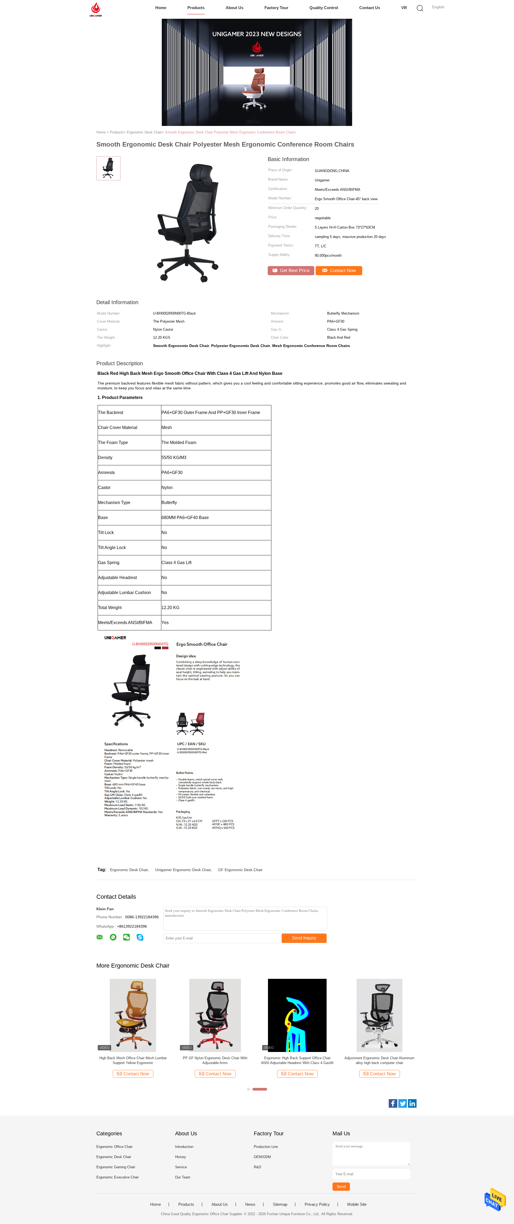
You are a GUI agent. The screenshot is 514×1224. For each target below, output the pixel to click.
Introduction (184, 1147)
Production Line (266, 1147)
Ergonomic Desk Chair (129, 870)
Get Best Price (294, 270)
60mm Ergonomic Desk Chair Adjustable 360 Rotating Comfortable (215, 1060)
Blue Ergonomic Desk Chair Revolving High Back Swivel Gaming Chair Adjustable (379, 1060)
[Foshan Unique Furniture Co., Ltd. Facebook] (393, 1103)
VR (404, 7)
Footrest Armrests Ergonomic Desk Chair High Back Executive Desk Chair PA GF (297, 1060)
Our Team (182, 1177)
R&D (257, 1167)
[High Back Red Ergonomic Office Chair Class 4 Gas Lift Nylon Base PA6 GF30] (132, 1015)
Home (160, 7)
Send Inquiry (304, 938)
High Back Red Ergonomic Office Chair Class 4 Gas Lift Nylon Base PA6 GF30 (133, 1060)
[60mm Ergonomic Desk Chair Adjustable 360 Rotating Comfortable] (215, 1015)
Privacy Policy (317, 1204)
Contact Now (342, 270)
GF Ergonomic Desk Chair (240, 870)
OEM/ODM (262, 1157)
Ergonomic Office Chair (114, 1147)
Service (181, 1167)
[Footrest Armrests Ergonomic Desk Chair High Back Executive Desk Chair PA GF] (297, 1015)
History (180, 1157)
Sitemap (280, 1204)
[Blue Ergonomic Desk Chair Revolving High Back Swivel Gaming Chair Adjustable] (379, 1015)
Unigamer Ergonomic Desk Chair (183, 870)
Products (196, 7)
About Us (234, 7)
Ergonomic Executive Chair (117, 1177)
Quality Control (323, 7)
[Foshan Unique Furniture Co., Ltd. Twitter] (402, 1103)
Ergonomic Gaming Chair (115, 1167)
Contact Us (369, 7)
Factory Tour (276, 7)
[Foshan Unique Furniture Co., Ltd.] (96, 9)
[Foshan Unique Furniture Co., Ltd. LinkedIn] (412, 1103)
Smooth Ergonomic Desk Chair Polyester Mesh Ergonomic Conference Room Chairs (230, 132)
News (250, 1204)
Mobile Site (356, 1204)
